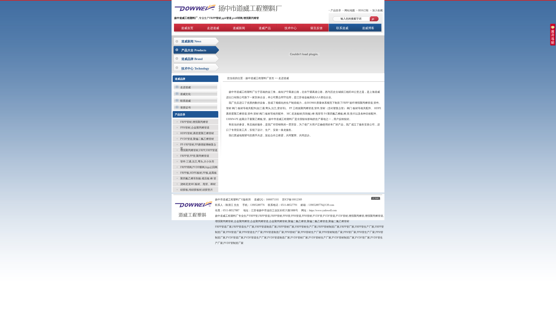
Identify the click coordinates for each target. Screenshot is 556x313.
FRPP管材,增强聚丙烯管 (194, 121)
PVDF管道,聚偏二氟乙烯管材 (197, 138)
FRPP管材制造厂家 (328, 226)
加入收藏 (377, 10)
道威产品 (265, 28)
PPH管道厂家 (234, 232)
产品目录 (336, 10)
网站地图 (349, 10)
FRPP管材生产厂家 (306, 226)
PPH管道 (296, 215)
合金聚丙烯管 (242, 221)
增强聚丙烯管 (356, 215)
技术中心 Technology (195, 68)
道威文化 (185, 94)
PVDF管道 (329, 215)
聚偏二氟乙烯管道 (317, 221)
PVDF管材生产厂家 (320, 237)
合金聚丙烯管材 (278, 221)
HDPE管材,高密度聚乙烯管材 (197, 133)
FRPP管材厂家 (286, 226)
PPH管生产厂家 (366, 232)
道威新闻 (239, 28)
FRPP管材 (276, 215)
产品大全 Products (193, 50)
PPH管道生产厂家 (252, 232)
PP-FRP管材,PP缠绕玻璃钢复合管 (198, 145)
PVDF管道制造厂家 (278, 237)
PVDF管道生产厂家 (255, 237)
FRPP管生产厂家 (364, 226)
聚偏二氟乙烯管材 (338, 221)
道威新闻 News (191, 41)
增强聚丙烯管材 (224, 221)
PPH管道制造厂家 (273, 232)
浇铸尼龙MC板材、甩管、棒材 (198, 184)
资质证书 (185, 107)
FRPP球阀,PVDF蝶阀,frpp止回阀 (198, 167)
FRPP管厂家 (347, 226)
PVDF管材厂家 (299, 237)
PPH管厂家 (349, 232)
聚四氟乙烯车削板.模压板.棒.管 (198, 178)
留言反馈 (316, 28)
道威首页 (187, 28)
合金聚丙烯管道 (259, 221)
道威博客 (368, 28)
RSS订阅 (363, 10)
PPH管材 (307, 215)
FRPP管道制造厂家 (266, 226)
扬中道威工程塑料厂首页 (259, 78)
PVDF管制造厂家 (233, 243)
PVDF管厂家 (362, 237)
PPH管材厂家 (292, 232)
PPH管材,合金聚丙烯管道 (194, 127)
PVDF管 (317, 215)
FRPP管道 (264, 215)
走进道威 (213, 28)
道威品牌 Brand (192, 59)
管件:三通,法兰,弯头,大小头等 (197, 161)
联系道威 (342, 28)
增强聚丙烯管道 (374, 215)
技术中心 (291, 28)
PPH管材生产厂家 (311, 232)
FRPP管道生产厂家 (243, 226)
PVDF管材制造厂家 (343, 237)
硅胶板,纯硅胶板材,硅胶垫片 (196, 189)
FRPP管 (253, 215)
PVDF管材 (342, 215)
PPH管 (286, 215)
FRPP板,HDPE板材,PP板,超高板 (198, 172)
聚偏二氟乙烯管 (297, 221)
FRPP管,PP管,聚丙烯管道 (194, 155)
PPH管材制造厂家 (332, 232)
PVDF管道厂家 (234, 237)
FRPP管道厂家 (223, 226)
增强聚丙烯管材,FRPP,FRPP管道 (198, 150)
